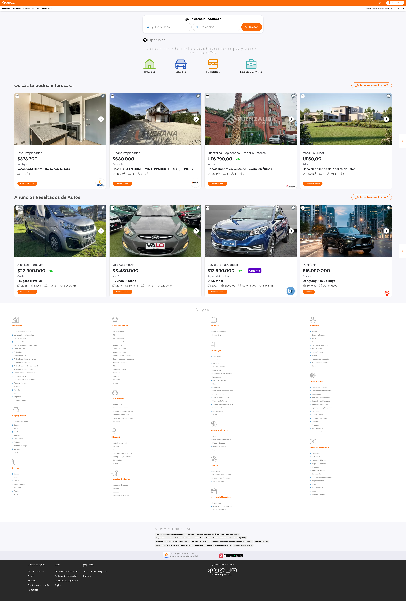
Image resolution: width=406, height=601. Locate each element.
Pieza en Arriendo (20, 383)
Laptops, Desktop (219, 380)
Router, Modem (218, 394)
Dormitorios (18, 439)
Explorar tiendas (371, 8)
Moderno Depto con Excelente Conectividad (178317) (232, 542)
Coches (116, 488)
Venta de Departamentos (24, 335)
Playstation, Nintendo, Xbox (223, 391)
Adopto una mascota (320, 362)
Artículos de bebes (120, 485)
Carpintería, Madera (319, 387)
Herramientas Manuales (321, 401)
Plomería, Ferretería (319, 418)
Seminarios (117, 460)
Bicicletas (216, 471)
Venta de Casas (20, 338)
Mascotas (314, 325)
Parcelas (17, 390)
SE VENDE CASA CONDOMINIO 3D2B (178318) (172, 542)
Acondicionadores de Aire (223, 404)
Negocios (17, 397)
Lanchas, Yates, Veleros (122, 415)
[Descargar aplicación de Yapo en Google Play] (238, 555)
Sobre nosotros (36, 571)
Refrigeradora (218, 411)
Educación (116, 437)
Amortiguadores (119, 349)
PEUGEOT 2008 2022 (200, 542)
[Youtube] (234, 570)
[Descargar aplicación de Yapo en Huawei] (221, 555)
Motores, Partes (119, 369)
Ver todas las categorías (95, 571)
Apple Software (219, 360)
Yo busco (116, 421)
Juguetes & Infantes (120, 479)
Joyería (16, 477)
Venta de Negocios (319, 470)
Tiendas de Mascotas (320, 345)
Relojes (16, 491)
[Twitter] (222, 570)
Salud (314, 491)
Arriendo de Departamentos (25, 359)
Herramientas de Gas (320, 404)
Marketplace (47, 8)
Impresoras (217, 377)
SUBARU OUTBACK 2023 (243, 545)
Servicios (315, 421)
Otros (16, 452)
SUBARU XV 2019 (261, 542)
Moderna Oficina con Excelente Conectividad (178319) (226, 538)
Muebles (17, 435)
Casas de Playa (20, 376)
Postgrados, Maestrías (122, 457)
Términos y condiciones (66, 571)
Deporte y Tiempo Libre (222, 475)
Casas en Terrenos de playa (25, 379)
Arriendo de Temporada (23, 369)
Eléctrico (315, 411)
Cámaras (216, 363)
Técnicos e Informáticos (122, 453)
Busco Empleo (218, 335)
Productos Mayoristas (320, 460)
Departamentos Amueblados (25, 373)
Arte (214, 436)
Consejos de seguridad (385, 8)
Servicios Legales (318, 494)
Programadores (318, 481)
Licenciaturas (118, 450)
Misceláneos (316, 394)
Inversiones (316, 453)
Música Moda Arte (219, 430)
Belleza (15, 468)
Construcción (316, 381)
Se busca (17, 442)
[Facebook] (210, 570)
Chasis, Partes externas (122, 356)
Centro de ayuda (399, 8)
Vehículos (17, 8)
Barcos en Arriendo (120, 408)
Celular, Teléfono (219, 367)
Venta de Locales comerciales (25, 345)
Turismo (315, 498)
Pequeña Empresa (319, 464)
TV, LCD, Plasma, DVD (221, 397)
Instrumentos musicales (222, 439)
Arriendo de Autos (120, 342)
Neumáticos (117, 373)
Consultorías (317, 474)
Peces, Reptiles (317, 352)
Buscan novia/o (317, 349)
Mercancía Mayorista (221, 497)
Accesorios (117, 345)
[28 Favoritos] (17, 96)
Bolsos (16, 474)
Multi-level (316, 457)
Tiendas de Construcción (321, 432)
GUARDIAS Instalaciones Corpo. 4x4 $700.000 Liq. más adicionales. (213, 534)
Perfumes (17, 487)
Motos (115, 335)
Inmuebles (6, 8)
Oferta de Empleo (219, 331)
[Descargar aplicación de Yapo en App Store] (228, 555)
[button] (101, 119)
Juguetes (116, 492)
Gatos (314, 338)
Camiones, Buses (119, 352)
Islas (15, 393)
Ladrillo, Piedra (317, 415)
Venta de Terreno (21, 349)
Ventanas (17, 449)
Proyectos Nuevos (21, 400)
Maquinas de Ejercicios (221, 478)
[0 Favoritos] (207, 96)
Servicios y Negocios (319, 447)
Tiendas (87, 576)
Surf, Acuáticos (218, 481)
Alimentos (315, 331)
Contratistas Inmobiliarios (322, 391)
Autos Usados (118, 331)
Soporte (32, 580)
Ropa (16, 494)
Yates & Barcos (118, 398)
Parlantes (216, 387)
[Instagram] (216, 570)
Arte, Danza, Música (120, 443)
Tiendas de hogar (20, 446)
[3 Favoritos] (112, 96)
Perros (314, 356)
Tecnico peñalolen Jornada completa (170, 534)
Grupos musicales (219, 446)
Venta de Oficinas (21, 342)
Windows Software (220, 401)
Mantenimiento (317, 428)
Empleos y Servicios (31, 8)
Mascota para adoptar (320, 359)
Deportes (215, 465)
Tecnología (216, 350)
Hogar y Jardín (19, 415)
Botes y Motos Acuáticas (123, 411)
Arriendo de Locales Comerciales (26, 366)
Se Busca (116, 379)
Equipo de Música (120, 362)
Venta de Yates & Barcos (123, 418)
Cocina (16, 425)
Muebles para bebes (121, 495)
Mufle (115, 366)
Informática (217, 370)
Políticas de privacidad (65, 576)
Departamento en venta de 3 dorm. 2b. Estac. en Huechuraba (179, 538)
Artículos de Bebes (21, 421)
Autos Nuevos (118, 338)
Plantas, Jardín (19, 432)
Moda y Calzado (20, 484)
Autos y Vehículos (119, 325)
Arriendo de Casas (21, 356)
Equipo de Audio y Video (222, 374)
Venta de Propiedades (22, 331)
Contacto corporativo (39, 585)
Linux (214, 384)
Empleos (215, 325)
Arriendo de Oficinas (22, 362)
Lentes (16, 481)
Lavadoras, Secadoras (221, 408)
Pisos (16, 428)
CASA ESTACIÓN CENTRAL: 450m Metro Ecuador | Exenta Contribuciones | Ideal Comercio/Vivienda (193, 545)
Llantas (116, 376)
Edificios (17, 386)
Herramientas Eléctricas (321, 397)
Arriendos (18, 352)
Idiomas (116, 446)
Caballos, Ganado (318, 335)
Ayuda (31, 576)
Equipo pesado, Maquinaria (123, 359)
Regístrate (33, 589)
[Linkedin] (228, 570)
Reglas (57, 585)
